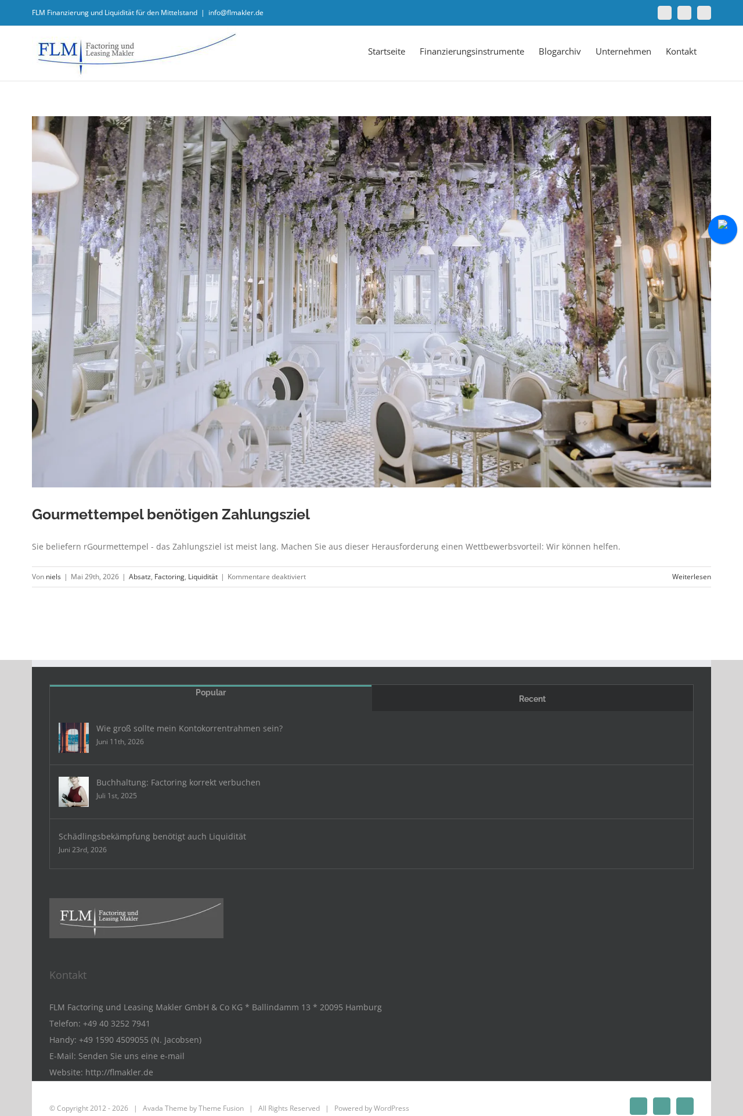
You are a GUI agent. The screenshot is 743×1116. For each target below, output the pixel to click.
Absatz (140, 577)
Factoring (169, 577)
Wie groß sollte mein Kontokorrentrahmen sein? (189, 728)
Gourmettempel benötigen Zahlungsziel (171, 514)
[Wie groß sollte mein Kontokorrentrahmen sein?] (74, 738)
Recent (532, 699)
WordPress (391, 1108)
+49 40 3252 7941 (116, 1023)
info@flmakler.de (236, 12)
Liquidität (203, 577)
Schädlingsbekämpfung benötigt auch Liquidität (152, 836)
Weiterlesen (691, 577)
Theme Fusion (221, 1108)
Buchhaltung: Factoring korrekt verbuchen (178, 782)
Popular (211, 692)
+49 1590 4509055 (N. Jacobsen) (140, 1039)
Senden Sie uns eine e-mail (131, 1055)
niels (53, 577)
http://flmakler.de (119, 1072)
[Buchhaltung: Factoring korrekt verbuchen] (74, 792)
